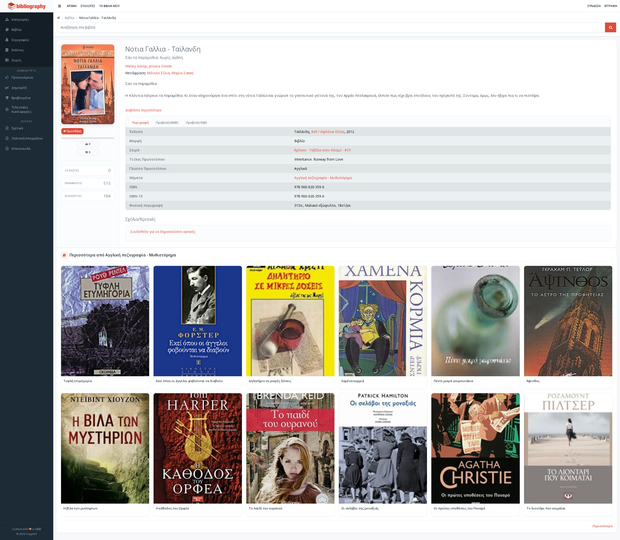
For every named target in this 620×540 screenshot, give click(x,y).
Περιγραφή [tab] (140, 122)
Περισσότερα (602, 526)
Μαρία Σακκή (182, 72)
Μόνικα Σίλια (158, 72)
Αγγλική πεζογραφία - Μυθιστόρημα (323, 177)
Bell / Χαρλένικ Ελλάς (327, 131)
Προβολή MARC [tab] (167, 122)
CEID (38, 529)
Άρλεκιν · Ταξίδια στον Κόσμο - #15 (322, 150)
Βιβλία (69, 18)
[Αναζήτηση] (610, 27)
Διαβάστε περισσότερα (143, 110)
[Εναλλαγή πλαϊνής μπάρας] (59, 6)
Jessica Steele (160, 66)
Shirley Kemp (136, 66)
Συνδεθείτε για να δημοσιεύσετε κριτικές (162, 231)
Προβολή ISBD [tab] (196, 122)
